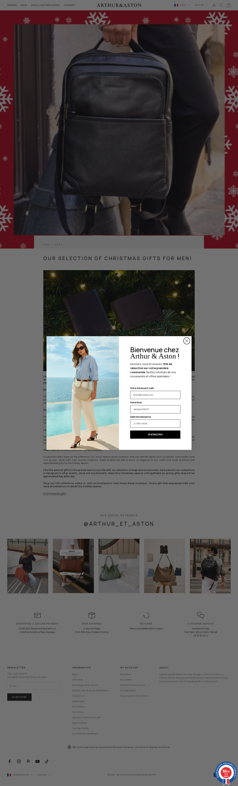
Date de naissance (140, 416)
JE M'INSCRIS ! (155, 434)
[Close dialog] (187, 341)
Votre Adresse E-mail (142, 388)
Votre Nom (136, 402)
